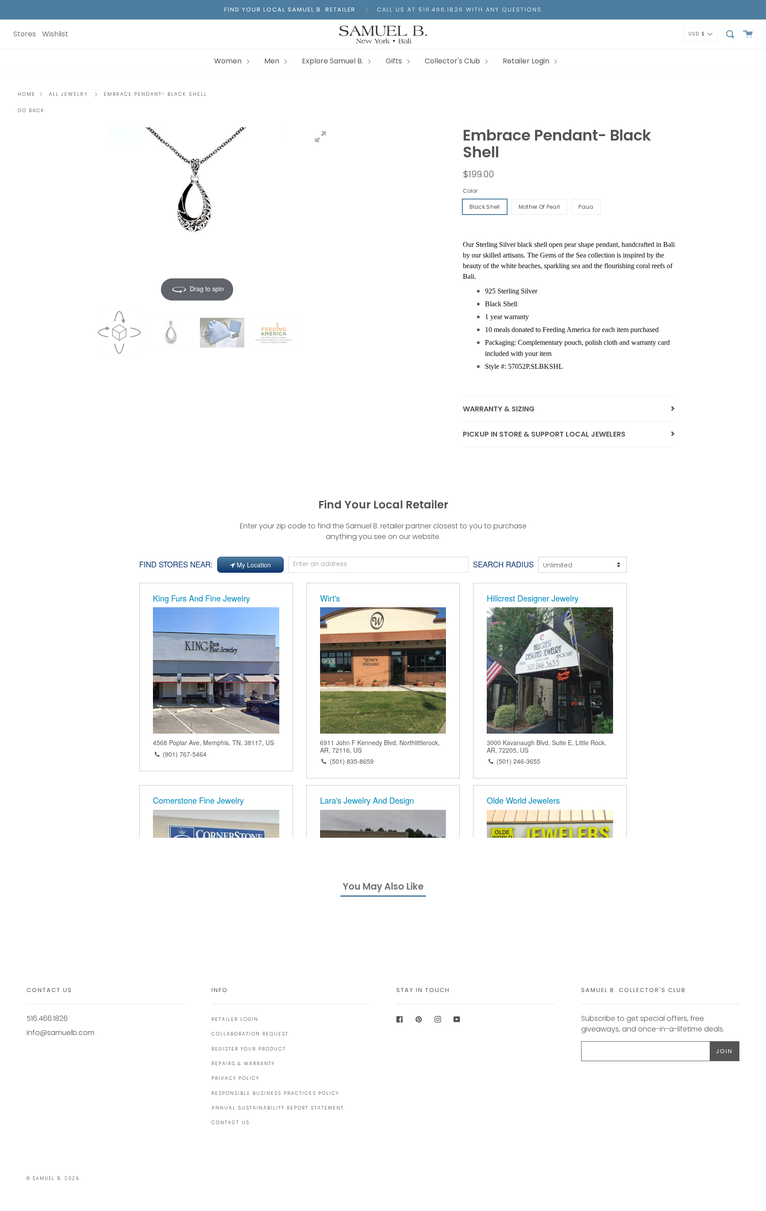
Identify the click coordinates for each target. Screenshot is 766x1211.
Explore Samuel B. (333, 61)
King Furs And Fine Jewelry (201, 598)
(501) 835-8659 (352, 761)
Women (228, 61)
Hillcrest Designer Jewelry (532, 598)
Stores (24, 34)
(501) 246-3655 (518, 761)
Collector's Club (453, 61)
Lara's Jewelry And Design (367, 800)
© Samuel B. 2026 (53, 1178)
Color (470, 191)
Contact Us (230, 1122)
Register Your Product (248, 1049)
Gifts (395, 61)
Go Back (31, 110)
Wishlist (55, 34)
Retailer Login (527, 61)
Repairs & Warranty (243, 1063)
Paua (585, 207)
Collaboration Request (250, 1034)
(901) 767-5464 (185, 754)
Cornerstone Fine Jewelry (198, 800)
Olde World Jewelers (523, 800)
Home (26, 94)
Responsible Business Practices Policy (275, 1093)
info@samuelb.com (60, 1032)
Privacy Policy (235, 1078)
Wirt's (330, 598)
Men (272, 61)
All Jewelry (68, 94)
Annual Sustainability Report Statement (277, 1108)
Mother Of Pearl (539, 207)
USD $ (696, 33)
